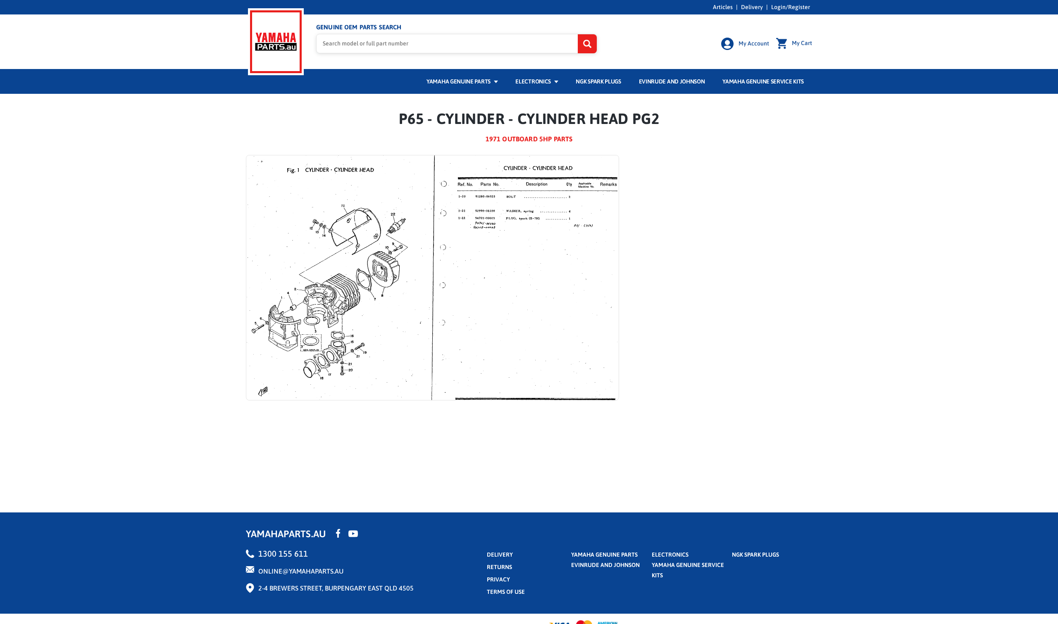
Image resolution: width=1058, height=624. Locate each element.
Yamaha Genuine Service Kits (763, 81)
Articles (723, 7)
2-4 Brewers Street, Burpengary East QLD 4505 (336, 588)
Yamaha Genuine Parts (459, 81)
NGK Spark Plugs (598, 81)
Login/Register (790, 7)
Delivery (752, 7)
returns (499, 567)
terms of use (506, 591)
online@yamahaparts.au (300, 571)
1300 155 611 (283, 553)
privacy (498, 579)
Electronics (533, 81)
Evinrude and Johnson (672, 81)
